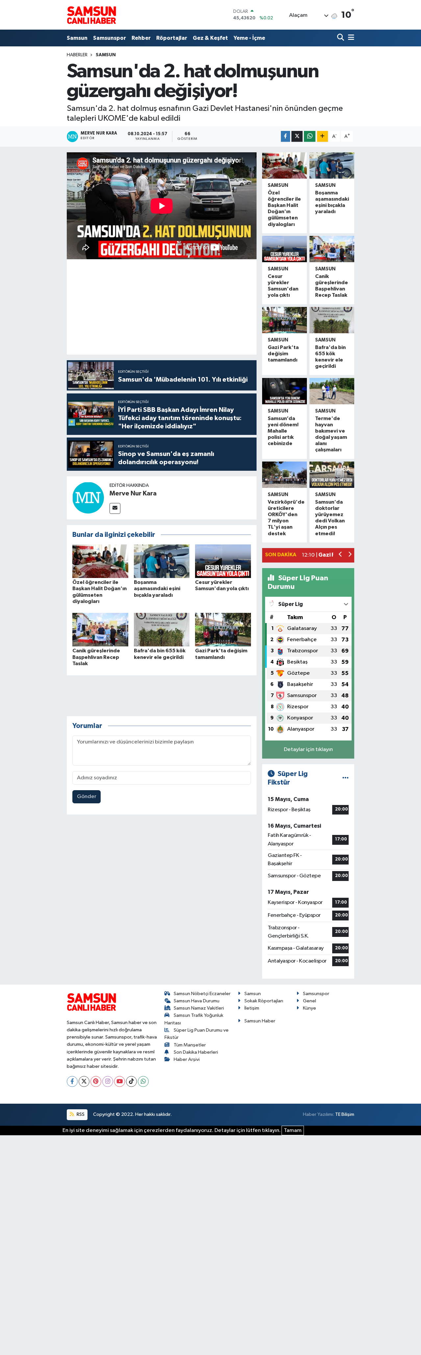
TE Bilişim (344, 1114)
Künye (309, 1008)
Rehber (141, 38)
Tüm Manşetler (190, 1044)
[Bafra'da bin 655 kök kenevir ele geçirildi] (162, 629)
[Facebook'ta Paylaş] (285, 136)
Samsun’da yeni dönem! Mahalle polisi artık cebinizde (283, 431)
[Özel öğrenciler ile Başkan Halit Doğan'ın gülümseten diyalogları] (100, 561)
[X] (84, 1081)
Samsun (77, 38)
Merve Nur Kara (133, 493)
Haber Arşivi (187, 1059)
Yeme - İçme (249, 38)
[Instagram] (107, 1081)
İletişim (251, 1008)
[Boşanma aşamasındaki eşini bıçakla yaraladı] (162, 561)
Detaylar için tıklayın (308, 749)
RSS (80, 1114)
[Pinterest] (95, 1081)
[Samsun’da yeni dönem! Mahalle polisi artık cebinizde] (284, 391)
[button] (340, 555)
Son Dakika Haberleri (196, 1052)
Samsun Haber (259, 1020)
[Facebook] (72, 1081)
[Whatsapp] (143, 1081)
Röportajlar (171, 38)
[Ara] (341, 38)
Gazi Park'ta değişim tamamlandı (283, 354)
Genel (309, 1000)
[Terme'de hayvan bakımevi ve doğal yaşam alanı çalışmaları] (332, 391)
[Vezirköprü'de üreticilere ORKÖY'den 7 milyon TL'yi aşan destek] (284, 475)
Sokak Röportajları (263, 1000)
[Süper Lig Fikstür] (345, 778)
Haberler (77, 55)
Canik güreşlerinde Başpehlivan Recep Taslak (96, 657)
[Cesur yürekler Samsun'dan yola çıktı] (223, 561)
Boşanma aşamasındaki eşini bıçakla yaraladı (157, 588)
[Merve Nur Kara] (88, 497)
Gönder (86, 796)
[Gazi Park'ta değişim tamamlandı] (223, 629)
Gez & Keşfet (210, 38)
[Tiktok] (131, 1081)
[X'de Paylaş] (297, 136)
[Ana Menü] (350, 38)
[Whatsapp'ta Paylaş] (309, 136)
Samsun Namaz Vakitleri (199, 1008)
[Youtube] (119, 1081)
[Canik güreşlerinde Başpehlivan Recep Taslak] (100, 629)
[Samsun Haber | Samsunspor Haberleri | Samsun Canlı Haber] (91, 14)
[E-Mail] (115, 508)
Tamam (293, 1130)
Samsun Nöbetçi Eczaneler (202, 993)
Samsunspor (109, 38)
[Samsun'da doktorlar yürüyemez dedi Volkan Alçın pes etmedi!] (332, 475)
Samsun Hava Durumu (196, 1000)
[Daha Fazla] (322, 136)
